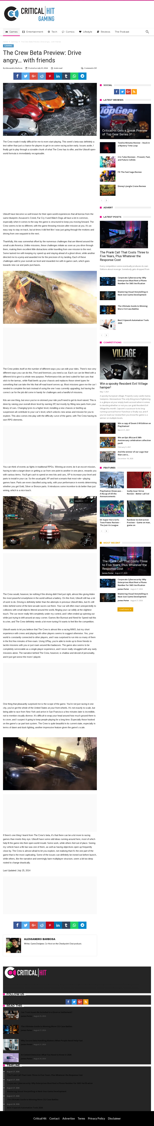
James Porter (108, 573)
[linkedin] (58, 76)
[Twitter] (122, 92)
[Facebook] (116, 92)
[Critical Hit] (29, 5)
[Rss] (134, 92)
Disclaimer (114, 1118)
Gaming (14, 42)
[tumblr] (66, 76)
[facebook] (17, 76)
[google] (34, 76)
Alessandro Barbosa (13, 68)
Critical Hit (39, 1118)
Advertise (68, 1118)
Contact (54, 1118)
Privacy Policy (96, 1118)
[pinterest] (50, 76)
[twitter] (26, 76)
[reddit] (42, 76)
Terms (81, 1118)
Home (5, 42)
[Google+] (128, 92)
